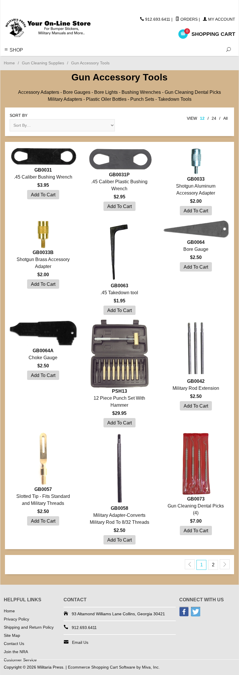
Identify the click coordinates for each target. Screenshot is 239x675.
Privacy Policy (16, 619)
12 (202, 118)
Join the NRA (16, 651)
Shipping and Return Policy (29, 627)
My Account (221, 19)
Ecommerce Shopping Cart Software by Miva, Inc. (114, 667)
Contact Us (14, 643)
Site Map (12, 635)
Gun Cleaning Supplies (43, 63)
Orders (188, 19)
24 (214, 118)
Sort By (18, 115)
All (225, 118)
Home (9, 63)
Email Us (80, 642)
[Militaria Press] (48, 28)
